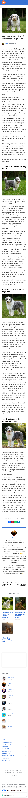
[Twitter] (14, 776)
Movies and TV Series (8, 755)
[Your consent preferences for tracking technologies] (8, 795)
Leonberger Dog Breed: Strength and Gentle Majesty (20, 615)
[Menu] (24, 2)
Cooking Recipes (6, 744)
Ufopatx (10, 726)
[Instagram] (16, 776)
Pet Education (5, 758)
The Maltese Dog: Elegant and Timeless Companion (7, 615)
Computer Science (7, 742)
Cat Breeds (5, 740)
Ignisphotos (11, 702)
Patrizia (10, 720)
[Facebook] (12, 776)
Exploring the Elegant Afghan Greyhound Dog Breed (7, 639)
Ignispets (10, 695)
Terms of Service (9, 770)
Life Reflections (6, 753)
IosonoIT (10, 714)
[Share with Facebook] (9, 522)
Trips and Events (6, 760)
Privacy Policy (18, 770)
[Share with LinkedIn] (18, 522)
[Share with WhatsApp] (15, 522)
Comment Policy (17, 772)
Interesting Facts (6, 751)
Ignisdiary (11, 689)
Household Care (6, 749)
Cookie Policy (8, 772)
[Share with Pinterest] (12, 522)
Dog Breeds (13, 43)
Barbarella (11, 677)
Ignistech (10, 708)
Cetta (6, 43)
